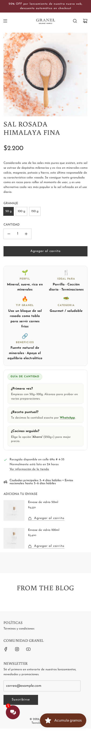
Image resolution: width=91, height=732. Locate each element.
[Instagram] (17, 649)
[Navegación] (5, 21)
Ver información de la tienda (29, 469)
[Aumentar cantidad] (26, 234)
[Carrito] (85, 21)
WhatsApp (67, 417)
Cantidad (12, 224)
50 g (8, 211)
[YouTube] (28, 649)
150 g (34, 211)
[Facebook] (6, 649)
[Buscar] (75, 21)
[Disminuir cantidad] (9, 234)
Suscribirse (21, 699)
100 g (21, 211)
